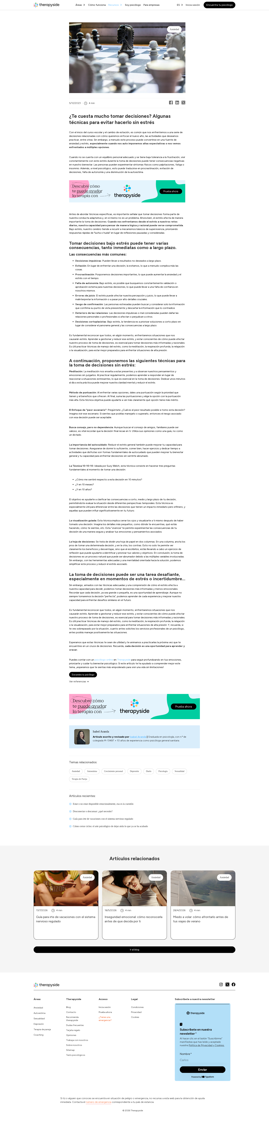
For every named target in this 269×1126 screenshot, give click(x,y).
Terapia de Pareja (79, 779)
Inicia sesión (193, 4)
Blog (68, 1007)
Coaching (38, 1035)
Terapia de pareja (42, 1029)
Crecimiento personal (113, 771)
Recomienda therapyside (72, 1019)
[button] (80, 682)
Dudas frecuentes (75, 1025)
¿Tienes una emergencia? (105, 1019)
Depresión (134, 771)
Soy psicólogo (133, 4)
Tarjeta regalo (73, 1030)
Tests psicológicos (75, 1055)
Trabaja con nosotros (77, 1040)
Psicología (163, 771)
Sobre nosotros (74, 1045)
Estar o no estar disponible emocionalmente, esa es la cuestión (103, 804)
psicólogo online (103, 659)
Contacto (71, 1012)
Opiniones (71, 1035)
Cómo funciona (97, 4)
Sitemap (70, 1050)
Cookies (135, 1017)
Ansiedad (76, 771)
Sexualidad (179, 771)
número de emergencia (98, 1102)
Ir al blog (134, 949)
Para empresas (151, 4)
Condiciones (137, 1007)
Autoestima (92, 771)
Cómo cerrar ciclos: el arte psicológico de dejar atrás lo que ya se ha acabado (110, 826)
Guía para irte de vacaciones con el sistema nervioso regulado (103, 818)
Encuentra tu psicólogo (219, 4)
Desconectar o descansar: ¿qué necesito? (93, 811)
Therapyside (124, 659)
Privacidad (136, 1012)
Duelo (148, 771)
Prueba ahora (105, 1012)
